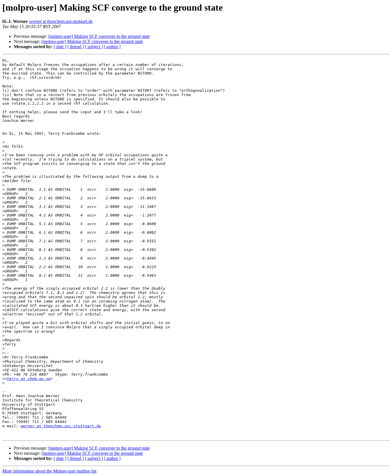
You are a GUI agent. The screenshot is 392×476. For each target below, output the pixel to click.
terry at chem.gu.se (29, 378)
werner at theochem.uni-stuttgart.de (61, 21)
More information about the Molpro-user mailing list (49, 471)
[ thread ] (75, 46)
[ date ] (60, 46)
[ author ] (112, 46)
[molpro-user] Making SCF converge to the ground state (99, 36)
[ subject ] (94, 46)
